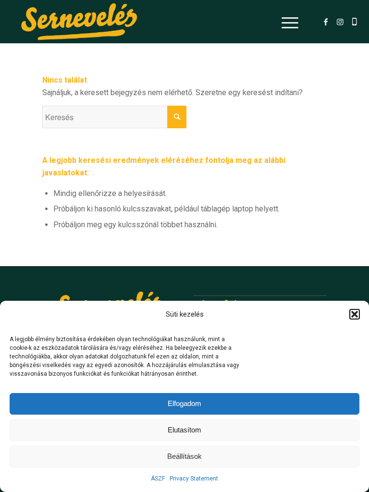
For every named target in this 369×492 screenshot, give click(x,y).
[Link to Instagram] (340, 21)
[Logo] (79, 21)
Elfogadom (184, 403)
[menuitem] (285, 21)
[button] (354, 314)
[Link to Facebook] (326, 21)
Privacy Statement (194, 478)
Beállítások (184, 456)
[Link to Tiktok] (354, 21)
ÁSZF (158, 478)
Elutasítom (184, 430)
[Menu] (285, 21)
